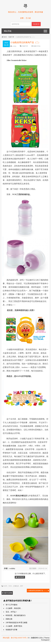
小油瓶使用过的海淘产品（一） (37, 590)
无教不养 (11, 37)
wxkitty (14, 46)
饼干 (21, 586)
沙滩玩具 (16, 586)
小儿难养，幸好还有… (14, 608)
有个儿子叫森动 (11, 605)
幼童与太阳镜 (7, 593)
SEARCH (36, 24)
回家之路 (9, 619)
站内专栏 (20, 577)
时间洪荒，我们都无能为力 (16, 615)
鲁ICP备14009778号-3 (19, 638)
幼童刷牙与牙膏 (11, 630)
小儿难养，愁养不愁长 (14, 626)
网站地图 (6, 638)
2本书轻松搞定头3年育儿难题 (16, 622)
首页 (5, 37)
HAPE (5, 586)
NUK (10, 586)
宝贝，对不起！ (11, 612)
